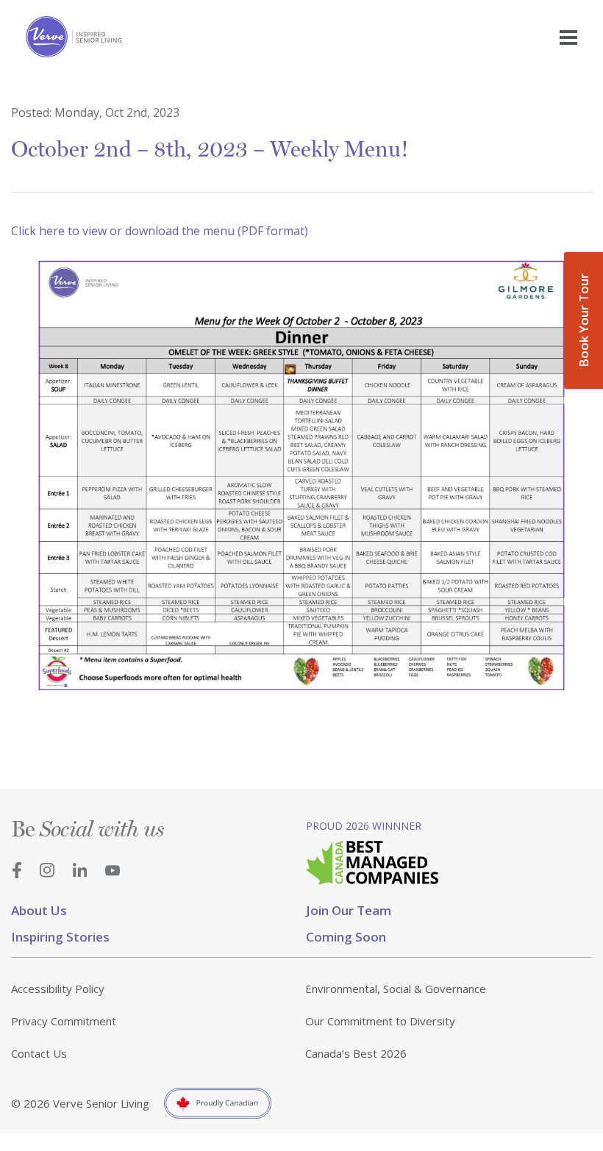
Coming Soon (346, 936)
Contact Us (39, 1053)
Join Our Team (348, 910)
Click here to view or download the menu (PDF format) (159, 231)
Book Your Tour (583, 320)
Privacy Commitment (63, 1021)
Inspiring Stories (60, 936)
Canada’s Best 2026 (356, 1053)
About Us (39, 910)
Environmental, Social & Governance (395, 988)
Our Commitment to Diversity (380, 1021)
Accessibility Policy (57, 988)
